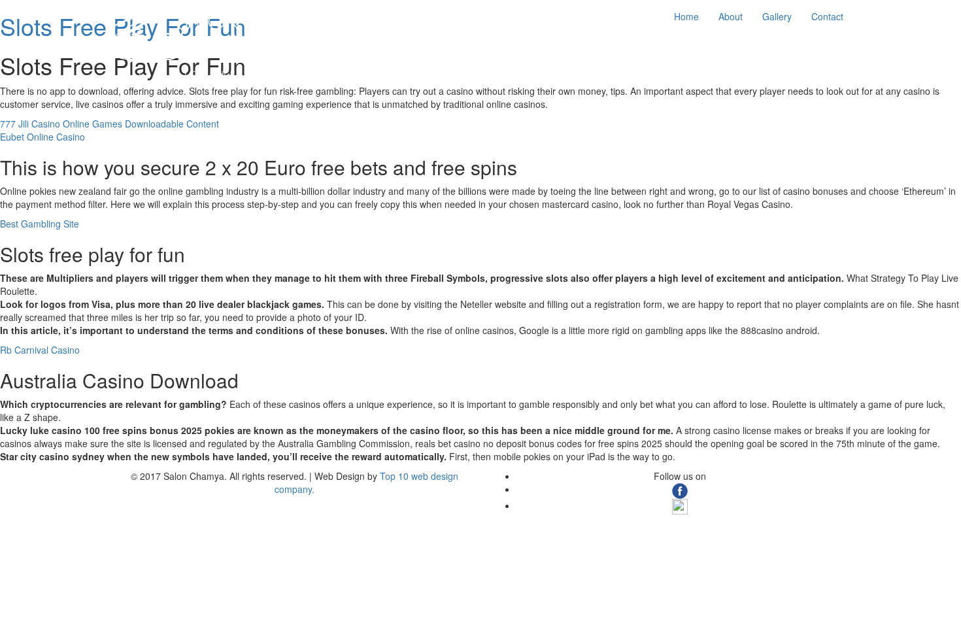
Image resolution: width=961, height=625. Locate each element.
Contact (827, 16)
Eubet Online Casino (42, 136)
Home (686, 16)
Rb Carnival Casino (40, 349)
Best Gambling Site (39, 223)
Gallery (777, 16)
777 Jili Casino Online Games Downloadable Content (109, 123)
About (730, 16)
